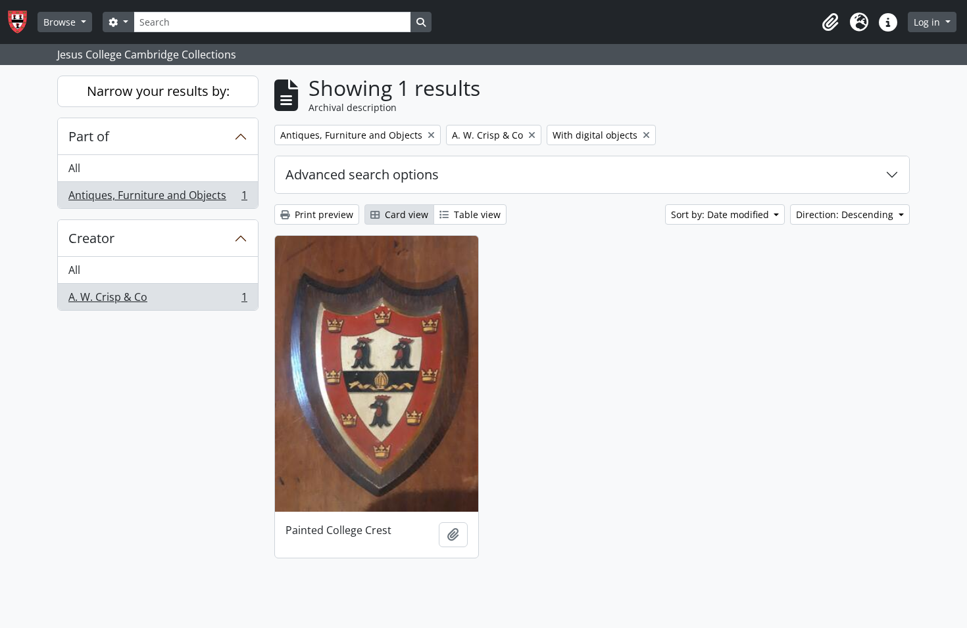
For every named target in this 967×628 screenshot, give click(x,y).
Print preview (322, 214)
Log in (928, 22)
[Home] (22, 22)
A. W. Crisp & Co (157, 300)
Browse (60, 22)
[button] (830, 22)
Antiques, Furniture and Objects (157, 198)
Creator (91, 238)
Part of (88, 136)
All (74, 168)
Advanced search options (362, 174)
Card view (405, 214)
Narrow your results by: (158, 91)
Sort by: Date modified (721, 214)
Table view (476, 214)
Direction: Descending (846, 214)
